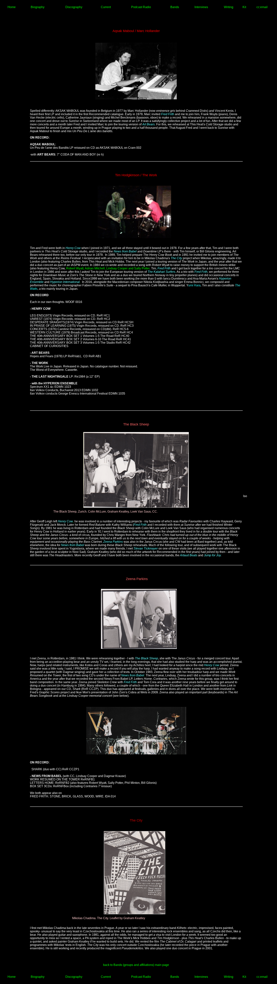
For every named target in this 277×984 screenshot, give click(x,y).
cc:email (262, 7)
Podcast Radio (141, 7)
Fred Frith (167, 114)
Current (106, 7)
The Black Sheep (146, 658)
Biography (37, 7)
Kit (244, 7)
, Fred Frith (163, 268)
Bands (174, 7)
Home (12, 7)
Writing (228, 7)
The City (176, 258)
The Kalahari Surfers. (162, 271)
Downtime (150, 251)
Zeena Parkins (113, 541)
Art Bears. (148, 124)
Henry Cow (73, 248)
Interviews (201, 7)
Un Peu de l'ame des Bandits (49, 147)
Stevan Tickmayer (146, 548)
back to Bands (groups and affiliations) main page (136, 964)
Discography (73, 7)
